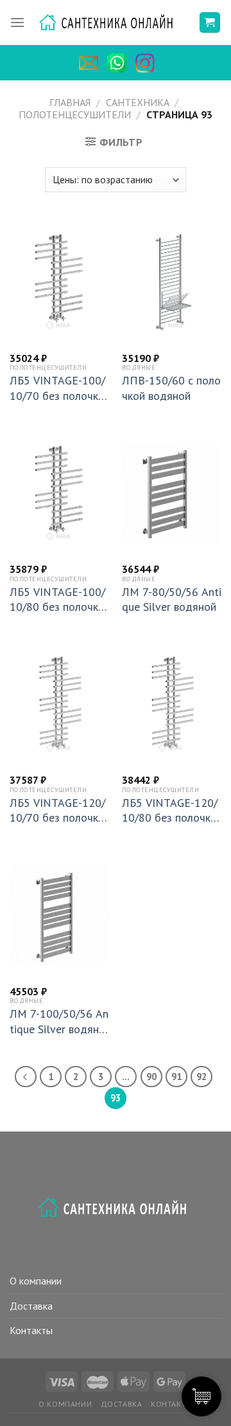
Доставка (31, 1305)
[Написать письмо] (92, 63)
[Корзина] (210, 22)
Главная (69, 102)
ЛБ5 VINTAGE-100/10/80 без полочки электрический (57, 599)
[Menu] (17, 22)
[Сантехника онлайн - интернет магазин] (112, 23)
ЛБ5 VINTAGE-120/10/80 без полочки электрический (170, 810)
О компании (36, 1280)
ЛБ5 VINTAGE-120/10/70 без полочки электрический (57, 810)
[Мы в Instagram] (148, 63)
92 (201, 1076)
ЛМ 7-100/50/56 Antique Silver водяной (59, 1021)
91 (176, 1076)
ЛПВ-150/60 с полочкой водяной (171, 387)
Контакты (31, 1330)
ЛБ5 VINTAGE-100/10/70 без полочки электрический (57, 388)
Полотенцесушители (75, 114)
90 (151, 1076)
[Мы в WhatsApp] (120, 63)
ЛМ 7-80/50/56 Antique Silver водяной (171, 599)
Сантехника (137, 102)
